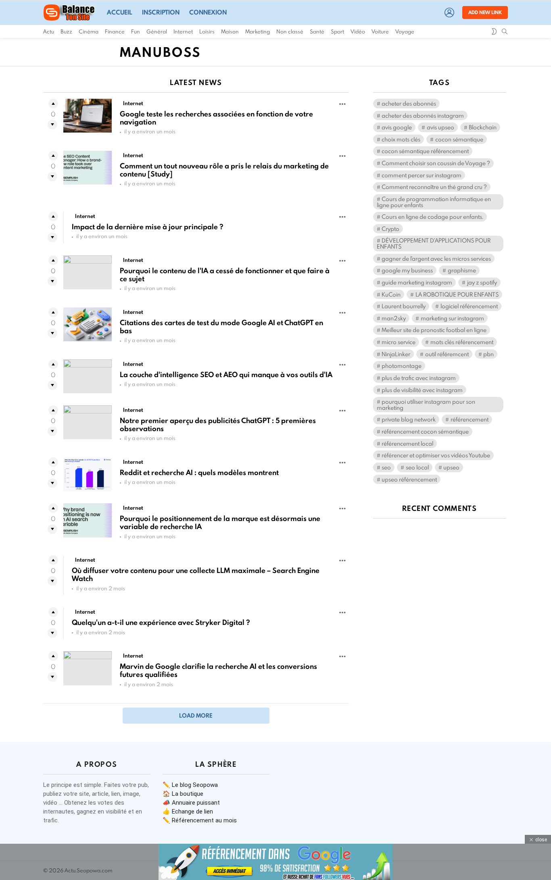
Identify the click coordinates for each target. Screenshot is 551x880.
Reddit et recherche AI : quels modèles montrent (199, 472)
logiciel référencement (469, 306)
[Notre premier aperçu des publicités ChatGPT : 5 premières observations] (87, 422)
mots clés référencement (461, 342)
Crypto (390, 228)
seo (386, 467)
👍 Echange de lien (188, 811)
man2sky (394, 318)
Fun (135, 31)
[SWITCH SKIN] (494, 31)
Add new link (485, 12)
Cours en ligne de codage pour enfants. (432, 216)
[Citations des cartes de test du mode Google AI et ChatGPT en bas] (87, 324)
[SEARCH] (504, 31)
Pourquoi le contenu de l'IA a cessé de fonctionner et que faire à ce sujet (225, 275)
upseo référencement (409, 479)
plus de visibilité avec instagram (422, 390)
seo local (417, 467)
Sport (337, 31)
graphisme (462, 270)
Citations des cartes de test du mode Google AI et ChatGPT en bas (221, 327)
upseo (451, 467)
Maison (230, 31)
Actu (48, 31)
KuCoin (391, 294)
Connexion (208, 12)
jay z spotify (482, 282)
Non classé (289, 31)
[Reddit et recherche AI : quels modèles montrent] (87, 474)
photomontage (402, 365)
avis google (397, 127)
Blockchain (483, 127)
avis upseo (440, 127)
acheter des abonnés (409, 103)
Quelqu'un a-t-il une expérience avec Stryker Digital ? (161, 622)
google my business (407, 270)
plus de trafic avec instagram (419, 378)
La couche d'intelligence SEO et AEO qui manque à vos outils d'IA (226, 374)
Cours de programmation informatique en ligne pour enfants (434, 202)
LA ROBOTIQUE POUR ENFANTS (457, 294)
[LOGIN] (449, 12)
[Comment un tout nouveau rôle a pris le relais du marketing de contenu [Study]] (87, 168)
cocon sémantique (459, 139)
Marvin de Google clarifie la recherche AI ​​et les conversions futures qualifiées (218, 670)
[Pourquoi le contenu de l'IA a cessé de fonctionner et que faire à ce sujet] (87, 272)
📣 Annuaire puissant (191, 802)
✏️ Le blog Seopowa (190, 785)
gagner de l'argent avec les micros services (436, 258)
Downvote (52, 124)
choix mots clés (401, 139)
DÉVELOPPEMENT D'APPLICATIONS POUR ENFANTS (433, 243)
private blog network (409, 419)
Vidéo (358, 31)
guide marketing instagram (417, 282)
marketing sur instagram (452, 318)
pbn (488, 354)
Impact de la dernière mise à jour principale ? (147, 227)
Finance (115, 31)
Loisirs (207, 31)
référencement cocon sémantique (425, 431)
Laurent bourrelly (404, 306)
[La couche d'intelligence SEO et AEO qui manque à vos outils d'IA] (87, 376)
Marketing (257, 31)
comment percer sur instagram (421, 175)
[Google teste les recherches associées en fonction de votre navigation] (87, 116)
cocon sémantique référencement (425, 151)
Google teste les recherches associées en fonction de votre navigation (216, 118)
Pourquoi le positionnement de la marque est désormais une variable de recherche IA (220, 522)
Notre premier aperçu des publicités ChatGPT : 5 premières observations (218, 424)
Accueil (119, 12)
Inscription (160, 12)
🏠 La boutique (183, 793)
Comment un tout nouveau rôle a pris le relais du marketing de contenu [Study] (224, 170)
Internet (183, 31)
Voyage (404, 31)
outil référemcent (447, 354)
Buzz (66, 31)
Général (156, 31)
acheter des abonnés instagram (423, 115)
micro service (398, 342)
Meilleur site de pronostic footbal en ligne (434, 330)
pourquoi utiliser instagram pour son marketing (426, 404)
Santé (317, 31)
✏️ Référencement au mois (200, 820)
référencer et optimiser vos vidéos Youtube (436, 455)
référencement (469, 419)
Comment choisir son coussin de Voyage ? (436, 163)
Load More (196, 716)
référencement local (407, 443)
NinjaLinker (396, 354)
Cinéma (88, 31)
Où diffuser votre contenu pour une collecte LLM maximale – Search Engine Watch (195, 574)
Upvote (53, 103)
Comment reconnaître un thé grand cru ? (434, 187)
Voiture (380, 31)
